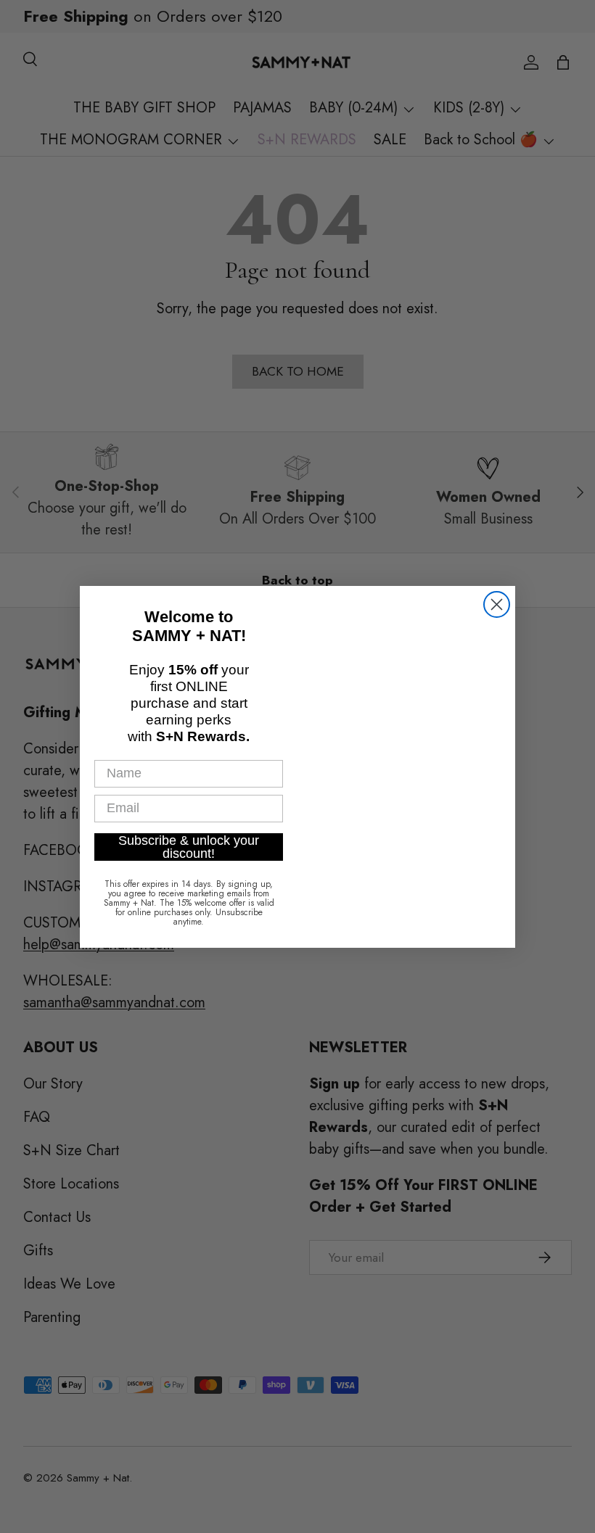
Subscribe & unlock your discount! (188, 843)
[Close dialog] (496, 607)
